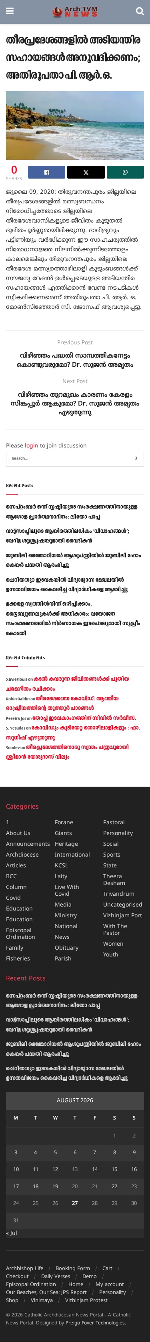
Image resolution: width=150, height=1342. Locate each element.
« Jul (11, 1233)
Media (63, 905)
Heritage (66, 844)
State (110, 866)
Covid (13, 898)
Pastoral (114, 822)
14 (95, 1170)
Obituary (66, 948)
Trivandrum (118, 894)
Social (111, 844)
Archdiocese (22, 855)
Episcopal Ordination (20, 934)
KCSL (61, 866)
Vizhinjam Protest (86, 1301)
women (113, 944)
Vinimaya (42, 1301)
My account (110, 1285)
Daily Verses (55, 1277)
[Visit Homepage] (75, 12)
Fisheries (18, 959)
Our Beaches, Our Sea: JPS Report (46, 1293)
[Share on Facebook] (46, 172)
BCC (11, 876)
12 (55, 1170)
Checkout (17, 1277)
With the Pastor (115, 930)
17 (16, 1187)
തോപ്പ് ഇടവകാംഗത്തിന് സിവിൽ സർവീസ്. (84, 718)
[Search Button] (140, 12)
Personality (118, 833)
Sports (111, 855)
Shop (12, 1301)
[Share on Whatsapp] (125, 172)
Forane (64, 822)
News (62, 937)
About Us (18, 833)
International (72, 855)
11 (35, 1170)
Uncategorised (122, 905)
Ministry (66, 916)
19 (55, 1187)
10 (16, 1170)
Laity (61, 876)
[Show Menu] (10, 12)
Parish (63, 959)
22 (114, 1187)
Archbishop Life (24, 1269)
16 (134, 1170)
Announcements (28, 844)
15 (114, 1170)
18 (35, 1187)
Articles (16, 866)
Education (19, 909)
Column (16, 887)
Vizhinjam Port (122, 916)
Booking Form (73, 1269)
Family (14, 948)
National (66, 926)
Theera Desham (114, 880)
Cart (107, 1269)
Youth (110, 955)
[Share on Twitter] (85, 172)
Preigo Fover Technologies (95, 1323)
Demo (89, 1277)
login (31, 446)
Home (75, 1285)
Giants (63, 833)
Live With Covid (67, 891)
